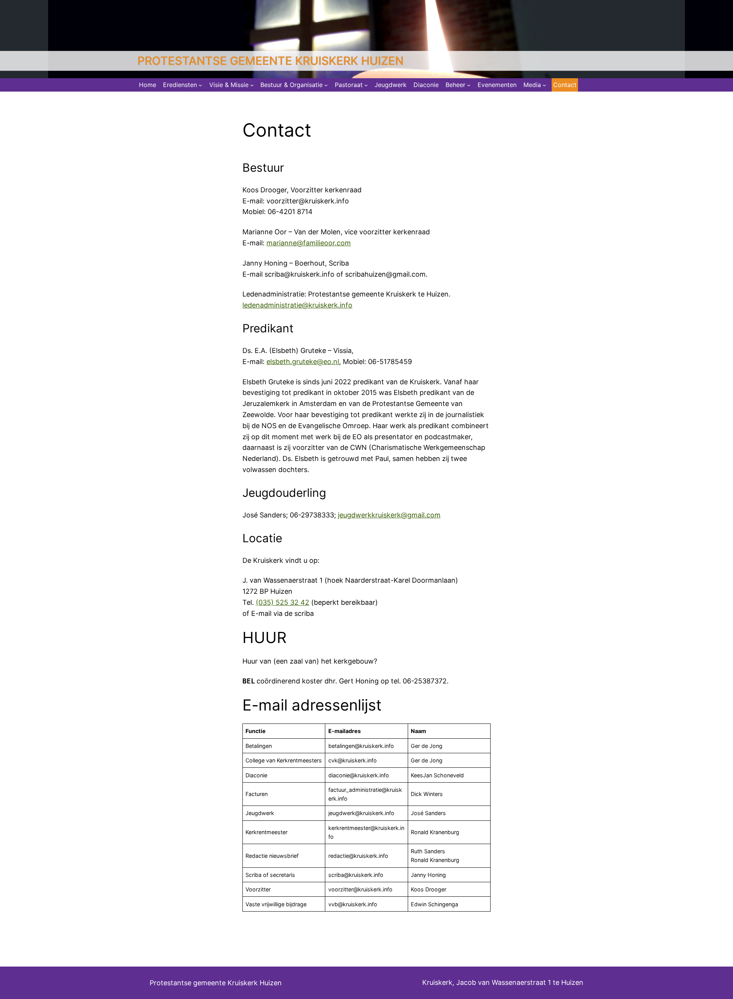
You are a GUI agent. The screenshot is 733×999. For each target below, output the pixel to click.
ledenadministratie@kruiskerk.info (297, 305)
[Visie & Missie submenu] (252, 85)
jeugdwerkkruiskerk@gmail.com (389, 515)
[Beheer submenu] (469, 85)
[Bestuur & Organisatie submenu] (326, 85)
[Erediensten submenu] (200, 85)
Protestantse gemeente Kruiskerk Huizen (270, 61)
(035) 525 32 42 (282, 602)
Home (147, 85)
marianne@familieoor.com (308, 243)
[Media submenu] (544, 85)
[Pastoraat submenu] (366, 85)
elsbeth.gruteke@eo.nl (302, 362)
